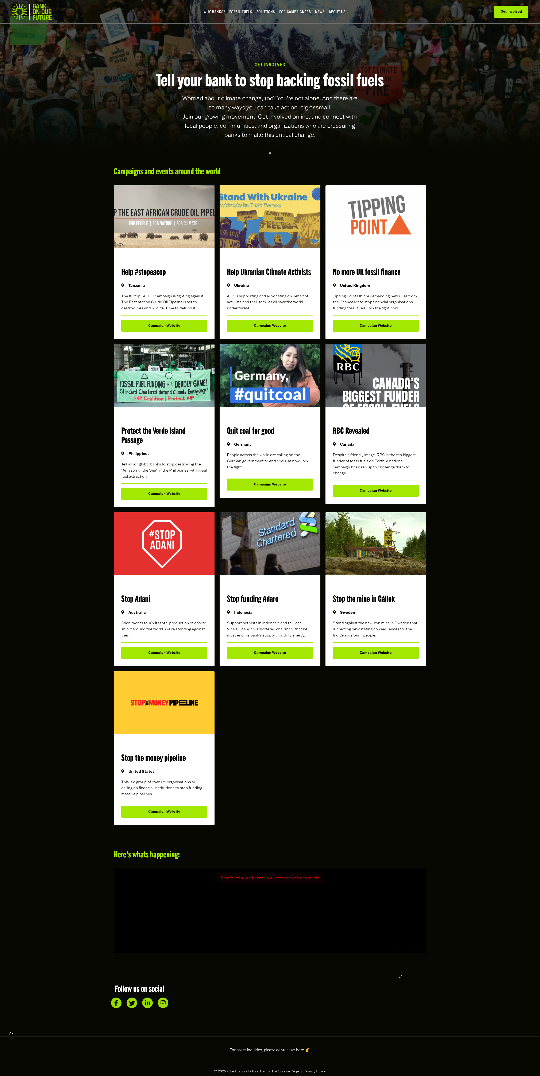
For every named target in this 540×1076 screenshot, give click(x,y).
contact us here (290, 1049)
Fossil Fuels (240, 11)
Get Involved (511, 11)
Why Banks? (214, 11)
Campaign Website (164, 325)
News (320, 11)
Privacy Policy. (315, 1071)
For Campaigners (295, 11)
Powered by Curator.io (406, 949)
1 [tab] (270, 153)
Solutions (265, 11)
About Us (337, 11)
